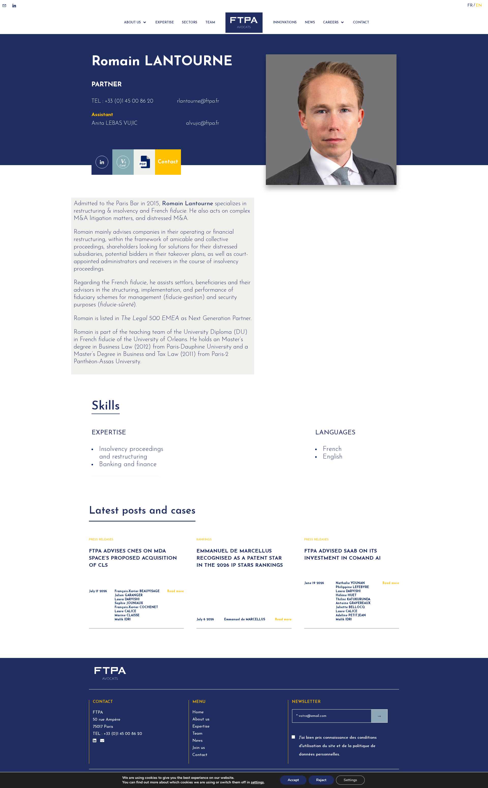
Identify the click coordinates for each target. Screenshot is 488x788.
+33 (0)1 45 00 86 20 (129, 101)
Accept (293, 780)
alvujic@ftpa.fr (202, 123)
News (197, 741)
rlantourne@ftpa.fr (198, 101)
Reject (321, 780)
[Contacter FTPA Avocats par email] (102, 741)
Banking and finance (128, 464)
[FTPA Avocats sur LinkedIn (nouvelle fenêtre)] (95, 741)
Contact (168, 162)
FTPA (98, 713)
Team (197, 734)
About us (200, 719)
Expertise (200, 726)
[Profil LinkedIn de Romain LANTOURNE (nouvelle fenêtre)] (102, 162)
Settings (350, 780)
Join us (198, 748)
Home (198, 712)
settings (257, 782)
